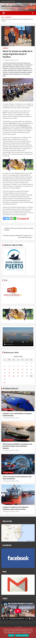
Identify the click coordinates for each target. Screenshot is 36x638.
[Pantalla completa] (32, 618)
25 (9, 376)
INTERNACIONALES (10, 389)
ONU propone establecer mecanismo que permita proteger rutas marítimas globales (17, 446)
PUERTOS (5, 48)
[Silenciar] (29, 618)
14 (22, 369)
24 (5, 376)
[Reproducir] (3, 618)
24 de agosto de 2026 (9, 511)
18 (9, 373)
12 (13, 369)
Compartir (23, 218)
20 (18, 373)
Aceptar (11, 635)
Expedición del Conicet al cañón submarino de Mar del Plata (18, 229)
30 (31, 376)
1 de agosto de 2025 (8, 60)
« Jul (4, 382)
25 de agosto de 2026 (9, 450)
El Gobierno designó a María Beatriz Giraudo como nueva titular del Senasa (17, 236)
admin (16, 60)
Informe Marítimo (11, 6)
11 (9, 369)
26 (13, 376)
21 (22, 373)
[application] (18, 610)
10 (5, 369)
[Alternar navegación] (3, 13)
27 (18, 376)
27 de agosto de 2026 (9, 418)
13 (18, 369)
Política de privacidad (22, 635)
